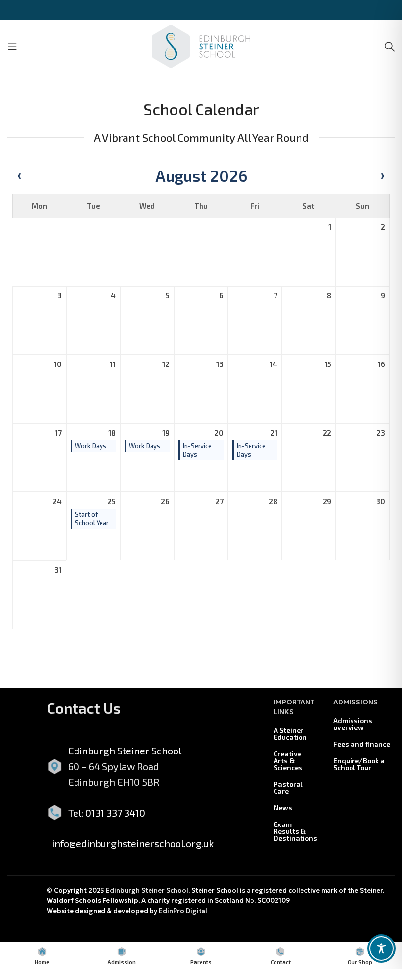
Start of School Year (92, 518)
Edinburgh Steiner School (147, 890)
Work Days (90, 446)
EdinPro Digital (183, 911)
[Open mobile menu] (12, 46)
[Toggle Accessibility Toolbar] (381, 948)
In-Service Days (197, 450)
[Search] (390, 46)
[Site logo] (201, 45)
